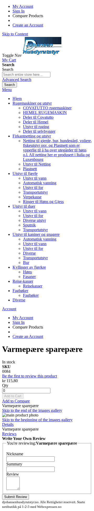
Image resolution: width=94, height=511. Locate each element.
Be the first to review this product (29, 376)
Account (9, 309)
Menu (7, 89)
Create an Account (28, 25)
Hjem (17, 98)
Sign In (19, 11)
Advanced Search (16, 79)
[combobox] (26, 74)
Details (8, 424)
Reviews (9, 434)
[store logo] (42, 55)
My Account (23, 6)
